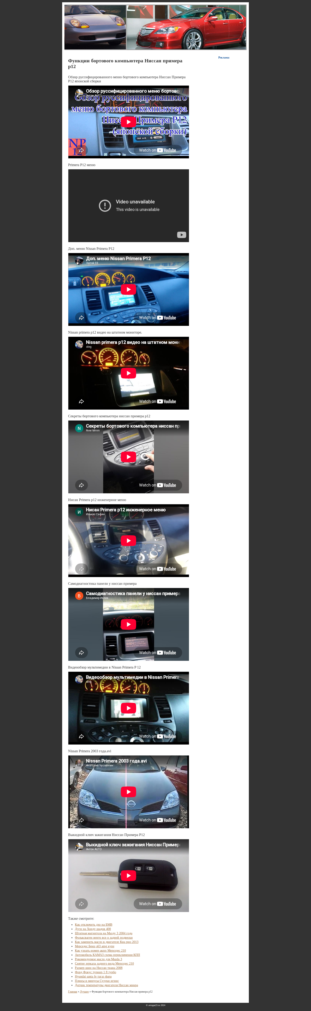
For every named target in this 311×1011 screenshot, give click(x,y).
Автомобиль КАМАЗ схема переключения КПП (107, 955)
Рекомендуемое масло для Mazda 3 (98, 959)
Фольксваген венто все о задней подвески (104, 937)
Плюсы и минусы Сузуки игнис (97, 981)
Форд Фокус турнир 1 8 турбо (95, 972)
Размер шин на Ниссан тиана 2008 (98, 968)
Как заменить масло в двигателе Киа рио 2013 (106, 942)
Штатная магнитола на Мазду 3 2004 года (103, 933)
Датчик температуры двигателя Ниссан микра (106, 985)
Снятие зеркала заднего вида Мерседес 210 (104, 963)
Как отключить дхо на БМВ (93, 924)
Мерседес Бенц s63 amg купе (94, 946)
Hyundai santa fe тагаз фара (93, 976)
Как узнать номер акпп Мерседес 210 (100, 950)
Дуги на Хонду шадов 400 (93, 929)
